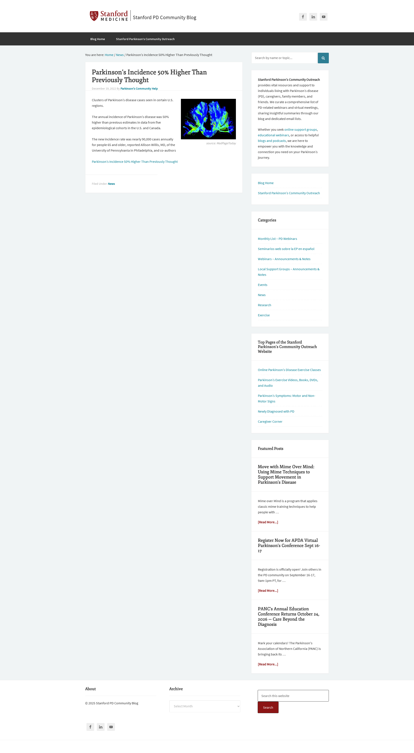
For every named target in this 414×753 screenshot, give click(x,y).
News (111, 184)
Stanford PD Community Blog (164, 17)
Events (262, 285)
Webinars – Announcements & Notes (284, 259)
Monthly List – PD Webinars (277, 238)
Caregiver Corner (270, 421)
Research (264, 305)
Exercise (264, 315)
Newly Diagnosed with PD (276, 411)
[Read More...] (268, 522)
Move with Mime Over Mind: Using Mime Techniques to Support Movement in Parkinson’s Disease (286, 474)
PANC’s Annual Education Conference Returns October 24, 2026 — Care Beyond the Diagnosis (288, 616)
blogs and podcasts (272, 140)
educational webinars (273, 135)
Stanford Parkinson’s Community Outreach (289, 193)
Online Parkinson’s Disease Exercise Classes (289, 370)
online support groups (300, 129)
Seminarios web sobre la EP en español (286, 249)
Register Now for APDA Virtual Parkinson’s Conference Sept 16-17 (289, 545)
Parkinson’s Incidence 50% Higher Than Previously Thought (135, 161)
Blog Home (266, 183)
